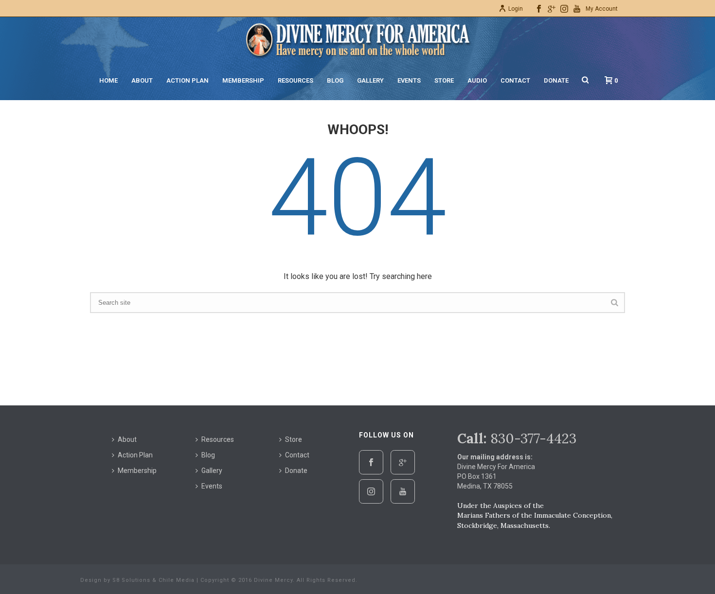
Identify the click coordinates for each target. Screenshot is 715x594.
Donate (556, 80)
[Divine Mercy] (357, 39)
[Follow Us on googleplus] (403, 462)
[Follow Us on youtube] (403, 491)
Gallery (370, 80)
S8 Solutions (131, 580)
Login (515, 8)
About (142, 80)
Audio (477, 80)
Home (108, 80)
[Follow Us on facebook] (371, 462)
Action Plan (187, 80)
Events (409, 80)
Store (444, 80)
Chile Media (177, 580)
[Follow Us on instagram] (371, 491)
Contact (515, 80)
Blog (335, 80)
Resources (295, 80)
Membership (243, 80)
